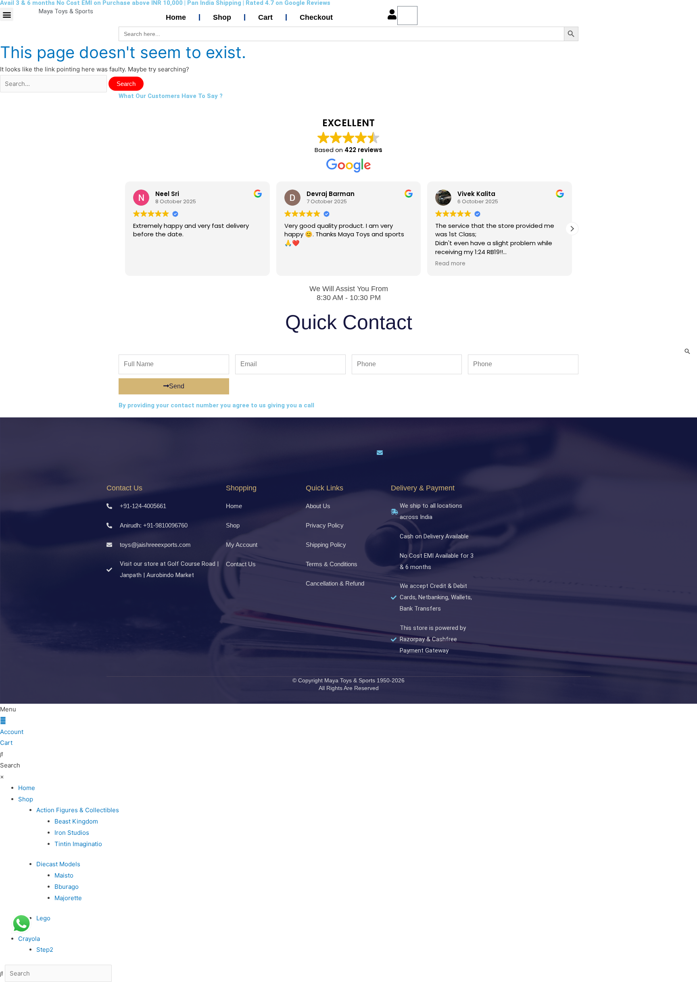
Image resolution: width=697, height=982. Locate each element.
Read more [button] (450, 263)
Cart (265, 17)
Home (176, 17)
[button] (6, 14)
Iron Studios (71, 832)
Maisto (63, 875)
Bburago (66, 886)
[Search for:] (54, 84)
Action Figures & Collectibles (77, 810)
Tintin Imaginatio (78, 844)
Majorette (68, 898)
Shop (222, 17)
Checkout (316, 17)
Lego (43, 918)
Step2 (44, 949)
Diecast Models (58, 864)
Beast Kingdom (76, 821)
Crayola (29, 938)
